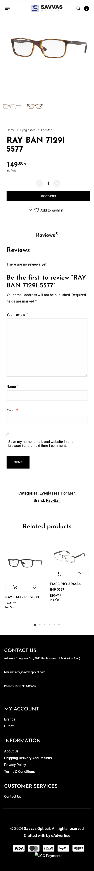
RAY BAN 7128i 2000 (22, 597)
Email (12, 410)
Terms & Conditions (19, 772)
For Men (46, 130)
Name (13, 386)
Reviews (47, 235)
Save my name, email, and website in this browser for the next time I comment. (40, 444)
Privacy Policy (15, 765)
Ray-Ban (53, 500)
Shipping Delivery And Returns (28, 758)
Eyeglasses (27, 130)
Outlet (9, 726)
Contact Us (12, 796)
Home (11, 130)
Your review (17, 314)
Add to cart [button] (15, 587)
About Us (11, 751)
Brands (9, 719)
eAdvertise (60, 835)
